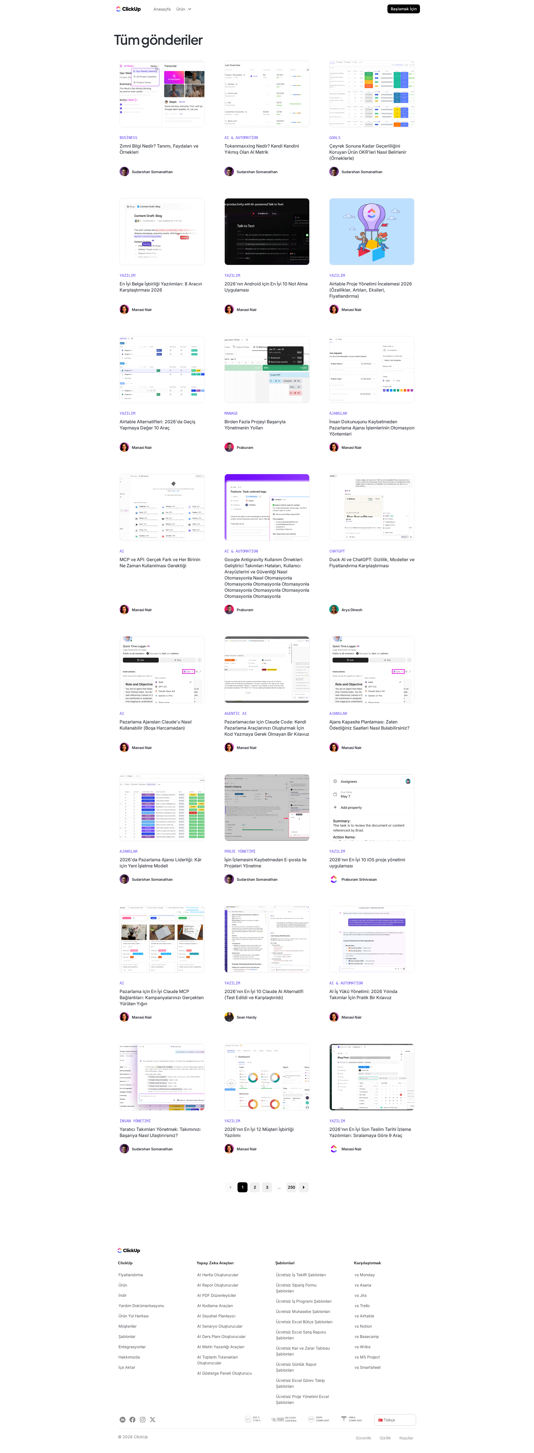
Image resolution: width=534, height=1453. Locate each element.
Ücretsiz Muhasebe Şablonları (303, 1311)
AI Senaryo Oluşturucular (220, 1326)
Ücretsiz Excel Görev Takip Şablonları (300, 1383)
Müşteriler (127, 1326)
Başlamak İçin (404, 8)
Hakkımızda (129, 1357)
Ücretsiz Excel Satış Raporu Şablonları (301, 1335)
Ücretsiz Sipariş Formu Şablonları (296, 1288)
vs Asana (363, 1285)
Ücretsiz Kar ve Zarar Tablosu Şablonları (303, 1351)
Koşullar (406, 1437)
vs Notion (363, 1326)
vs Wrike (362, 1346)
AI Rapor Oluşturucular (217, 1285)
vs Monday (365, 1274)
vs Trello (362, 1305)
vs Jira (361, 1295)
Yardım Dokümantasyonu (141, 1305)
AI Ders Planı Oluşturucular (221, 1336)
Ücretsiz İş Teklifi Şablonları (301, 1274)
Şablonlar (126, 1336)
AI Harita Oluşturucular (217, 1274)
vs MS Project (367, 1357)
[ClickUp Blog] (128, 9)
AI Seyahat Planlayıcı (216, 1315)
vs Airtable (364, 1315)
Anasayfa (162, 9)
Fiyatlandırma (130, 1274)
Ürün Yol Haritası (133, 1315)
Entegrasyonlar (132, 1346)
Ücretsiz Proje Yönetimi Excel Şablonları (302, 1399)
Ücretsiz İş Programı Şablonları (304, 1301)
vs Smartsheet (368, 1367)
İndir (122, 1295)
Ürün (122, 1285)
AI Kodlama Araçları (215, 1305)
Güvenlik (363, 1437)
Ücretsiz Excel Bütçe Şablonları (304, 1321)
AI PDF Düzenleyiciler (216, 1295)
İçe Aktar (126, 1367)
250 (291, 1187)
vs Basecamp (367, 1336)
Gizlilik (385, 1437)
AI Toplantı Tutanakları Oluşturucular (217, 1360)
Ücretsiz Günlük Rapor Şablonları (296, 1367)
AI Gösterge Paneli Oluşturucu (224, 1373)
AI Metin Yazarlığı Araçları (220, 1346)
